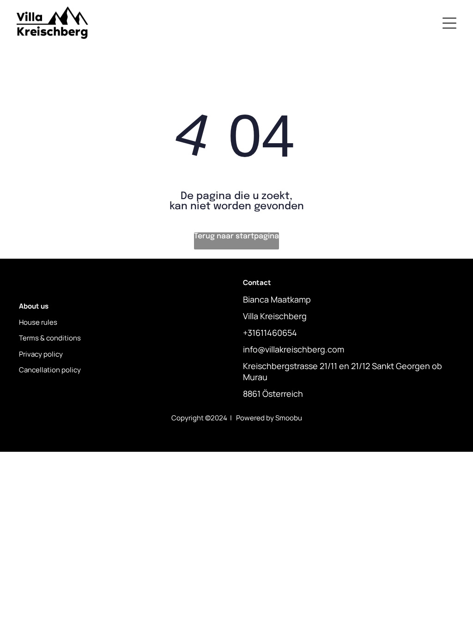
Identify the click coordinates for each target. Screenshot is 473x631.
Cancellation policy (50, 370)
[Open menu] (449, 23)
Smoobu (288, 418)
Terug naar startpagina (236, 236)
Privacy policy (41, 354)
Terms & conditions (50, 338)
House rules (38, 322)
